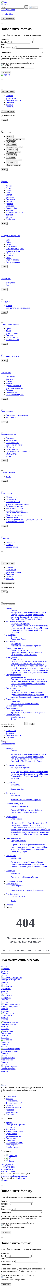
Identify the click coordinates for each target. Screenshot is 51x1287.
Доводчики (10, 283)
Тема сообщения (8, 47)
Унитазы (9, 379)
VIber (11, 1158)
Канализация (11, 392)
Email (4, 44)
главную (45, 950)
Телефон (5, 42)
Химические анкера (14, 212)
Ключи (9, 306)
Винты (9, 201)
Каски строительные (14, 445)
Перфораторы (12, 333)
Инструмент (11, 144)
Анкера (9, 186)
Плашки (9, 255)
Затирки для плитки (14, 506)
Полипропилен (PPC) (15, 395)
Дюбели (9, 204)
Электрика (11, 157)
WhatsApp (13, 1156)
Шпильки (10, 217)
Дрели (8, 328)
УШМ (8, 331)
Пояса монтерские (13, 449)
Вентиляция (11, 199)
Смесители (10, 377)
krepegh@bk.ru (7, 14)
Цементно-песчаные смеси (17, 504)
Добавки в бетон (13, 517)
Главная (9, 96)
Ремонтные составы (14, 508)
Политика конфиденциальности (14, 1176)
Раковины (10, 381)
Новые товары (12, 1101)
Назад (4, 120)
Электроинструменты (10, 324)
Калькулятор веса (13, 100)
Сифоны (9, 390)
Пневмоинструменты (10, 356)
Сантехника (11, 155)
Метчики (10, 253)
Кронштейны (11, 208)
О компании (11, 98)
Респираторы (11, 440)
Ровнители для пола (14, 510)
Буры (8, 240)
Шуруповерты (12, 337)
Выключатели (12, 547)
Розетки (9, 545)
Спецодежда (11, 454)
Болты (8, 188)
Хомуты (9, 215)
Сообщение (6, 52)
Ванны (9, 383)
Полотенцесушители (15, 388)
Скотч (8, 258)
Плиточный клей (13, 502)
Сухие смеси (12, 149)
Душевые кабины (13, 386)
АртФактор (20, 1178)
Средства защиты (13, 152)
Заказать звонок (8, 18)
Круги (8, 244)
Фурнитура (11, 142)
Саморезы (10, 197)
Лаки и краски (12, 162)
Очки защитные (12, 443)
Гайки (8, 190)
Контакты (10, 107)
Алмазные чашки (13, 246)
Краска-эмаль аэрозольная (17, 415)
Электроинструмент (14, 147)
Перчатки (10, 438)
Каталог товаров (8, 91)
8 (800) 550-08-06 (8, 10)
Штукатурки (11, 497)
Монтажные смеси (14, 515)
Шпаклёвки (11, 499)
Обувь (8, 456)
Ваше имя (5, 39)
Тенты (8, 477)
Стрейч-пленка (12, 260)
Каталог (9, 1099)
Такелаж (9, 210)
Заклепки (10, 206)
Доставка (10, 102)
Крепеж (10, 136)
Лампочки (10, 542)
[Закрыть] (2, 23)
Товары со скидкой (14, 1103)
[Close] (2, 89)
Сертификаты (12, 1112)
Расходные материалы (15, 139)
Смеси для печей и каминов (18, 513)
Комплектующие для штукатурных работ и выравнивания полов (30, 671)
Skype (11, 1161)
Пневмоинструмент (14, 160)
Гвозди (9, 195)
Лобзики (9, 335)
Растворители (12, 417)
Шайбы (9, 192)
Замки (8, 285)
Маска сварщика (13, 447)
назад (24, 950)
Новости (9, 105)
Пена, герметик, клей (15, 249)
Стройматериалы (13, 165)
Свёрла (9, 242)
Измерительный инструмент (18, 308)
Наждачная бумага (13, 251)
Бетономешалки (12, 340)
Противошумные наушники (18, 451)
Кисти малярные (13, 262)
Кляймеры (10, 219)
